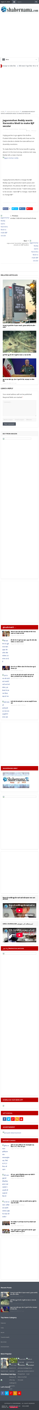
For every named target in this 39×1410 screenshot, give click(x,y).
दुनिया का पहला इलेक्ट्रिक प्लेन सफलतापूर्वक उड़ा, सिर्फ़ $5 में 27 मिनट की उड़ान (22, 1145)
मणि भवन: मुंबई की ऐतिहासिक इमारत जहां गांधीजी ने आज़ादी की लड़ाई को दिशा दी (23, 1175)
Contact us (5, 1407)
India (2, 1328)
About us (4, 1406)
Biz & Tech (3, 1342)
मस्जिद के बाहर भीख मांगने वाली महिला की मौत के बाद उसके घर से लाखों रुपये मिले (23, 632)
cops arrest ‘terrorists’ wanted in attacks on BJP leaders (18, 244)
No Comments (23, 129)
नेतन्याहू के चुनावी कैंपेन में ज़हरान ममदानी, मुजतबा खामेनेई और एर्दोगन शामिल (19, 326)
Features (3, 1323)
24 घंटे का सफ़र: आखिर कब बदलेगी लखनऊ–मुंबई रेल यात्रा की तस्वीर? (23, 1202)
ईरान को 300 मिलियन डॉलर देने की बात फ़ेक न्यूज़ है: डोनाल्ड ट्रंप (23, 667)
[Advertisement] (19, 34)
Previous (15, 216)
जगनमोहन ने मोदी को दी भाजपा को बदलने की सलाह (23, 218)
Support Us (13, 1407)
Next (25, 241)
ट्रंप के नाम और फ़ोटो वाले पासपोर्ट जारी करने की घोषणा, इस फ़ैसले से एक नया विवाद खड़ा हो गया (22, 675)
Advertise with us (14, 1406)
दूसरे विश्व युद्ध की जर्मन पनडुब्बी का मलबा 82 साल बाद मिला (17, 355)
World (2, 1332)
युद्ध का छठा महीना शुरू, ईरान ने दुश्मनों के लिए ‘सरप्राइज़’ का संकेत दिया (18, 380)
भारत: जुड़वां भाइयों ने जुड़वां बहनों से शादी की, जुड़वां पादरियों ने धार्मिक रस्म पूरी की (23, 1230)
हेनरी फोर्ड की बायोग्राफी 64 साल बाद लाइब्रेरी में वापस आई (24, 702)
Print (29, 131)
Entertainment (5, 1347)
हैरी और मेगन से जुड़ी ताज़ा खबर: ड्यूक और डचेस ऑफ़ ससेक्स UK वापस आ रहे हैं (24, 641)
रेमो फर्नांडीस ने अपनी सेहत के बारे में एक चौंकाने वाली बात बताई (23, 1222)
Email (34, 131)
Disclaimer (25, 1406)
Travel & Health (5, 1337)
